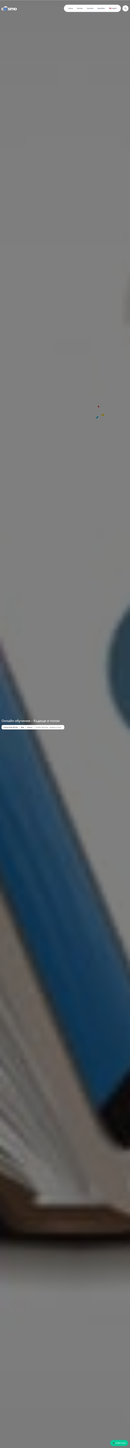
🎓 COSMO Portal (119, 1443)
